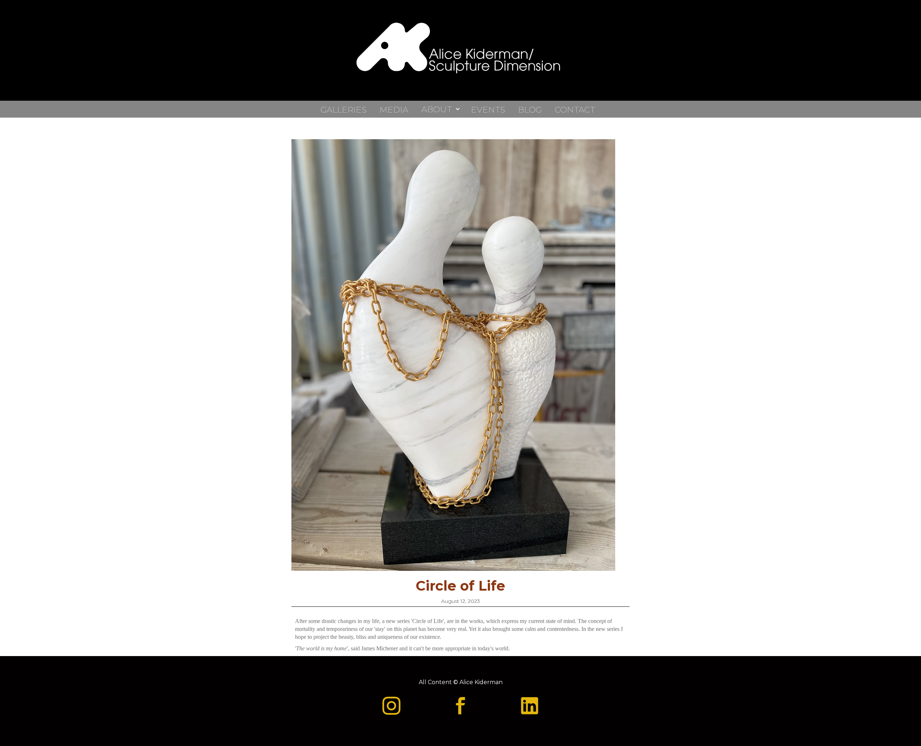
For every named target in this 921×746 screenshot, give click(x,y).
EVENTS (488, 109)
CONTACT (575, 109)
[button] (442, 109)
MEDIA (394, 109)
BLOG (530, 109)
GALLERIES (344, 109)
